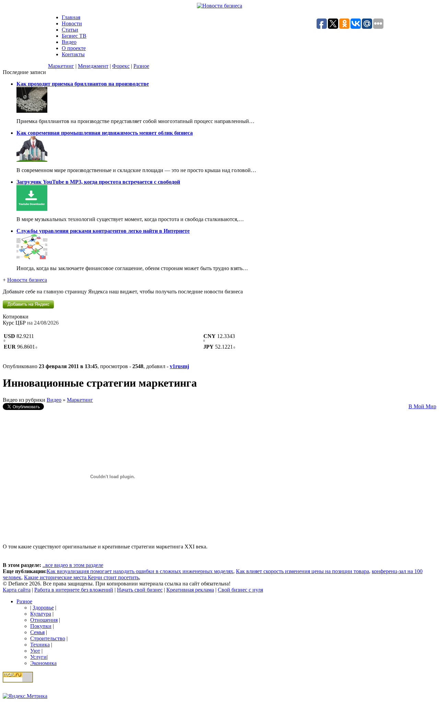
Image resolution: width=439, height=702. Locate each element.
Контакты (73, 54)
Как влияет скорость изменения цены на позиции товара (302, 571)
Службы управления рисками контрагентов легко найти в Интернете (103, 231)
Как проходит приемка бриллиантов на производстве (82, 84)
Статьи (70, 30)
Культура (40, 614)
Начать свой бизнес (140, 590)
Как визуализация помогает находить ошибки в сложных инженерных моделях (140, 571)
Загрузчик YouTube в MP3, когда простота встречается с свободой (98, 182)
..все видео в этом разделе (73, 565)
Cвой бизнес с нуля (240, 590)
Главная (71, 17)
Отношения (44, 620)
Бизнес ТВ (74, 36)
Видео (69, 42)
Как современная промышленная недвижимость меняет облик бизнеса (104, 133)
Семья (37, 632)
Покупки (40, 626)
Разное (141, 66)
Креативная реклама (190, 590)
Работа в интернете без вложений (73, 590)
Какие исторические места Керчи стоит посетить (81, 577)
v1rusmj (179, 366)
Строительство (47, 638)
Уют (35, 651)
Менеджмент (93, 66)
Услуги (38, 657)
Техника (40, 644)
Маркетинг (61, 66)
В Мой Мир (422, 406)
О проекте (74, 48)
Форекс (121, 66)
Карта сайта (17, 590)
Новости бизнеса (27, 280)
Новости (72, 23)
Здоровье (43, 607)
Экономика (43, 663)
